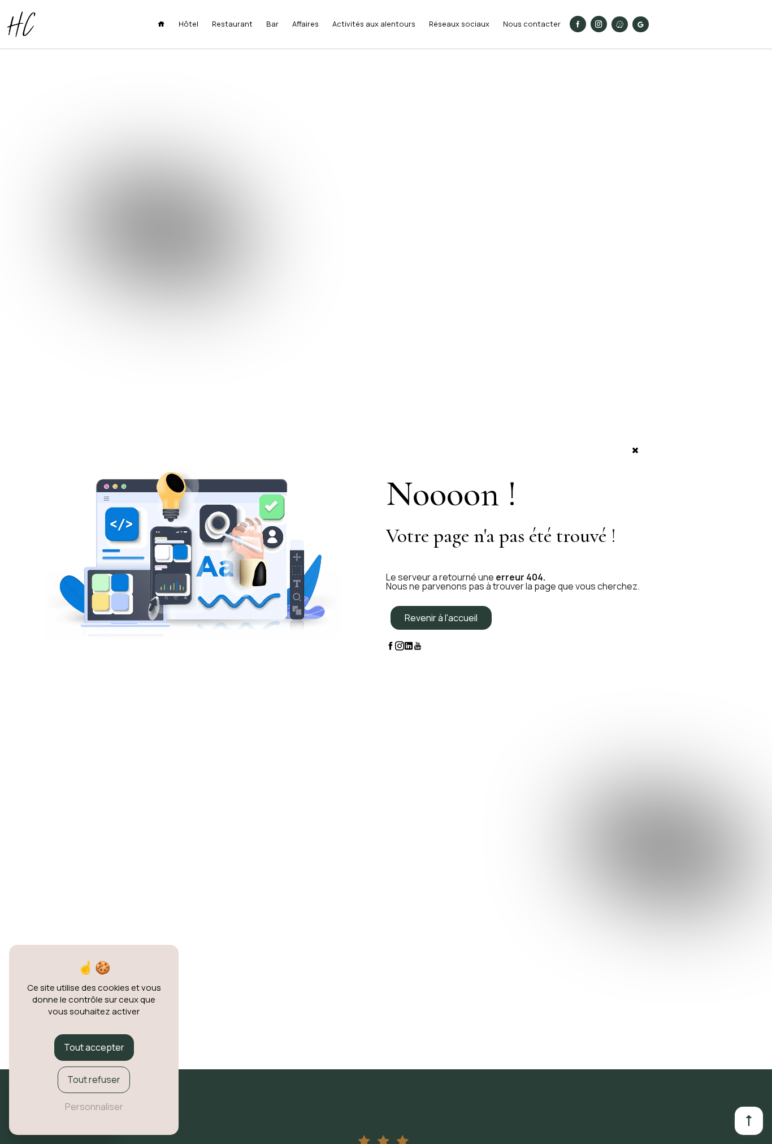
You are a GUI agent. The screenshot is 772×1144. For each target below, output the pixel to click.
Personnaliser (94, 1106)
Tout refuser (93, 1079)
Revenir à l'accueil (441, 618)
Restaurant (232, 24)
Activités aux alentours (373, 24)
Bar (272, 24)
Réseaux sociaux (459, 24)
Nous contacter (532, 24)
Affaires (305, 24)
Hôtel (188, 24)
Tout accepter (94, 1047)
